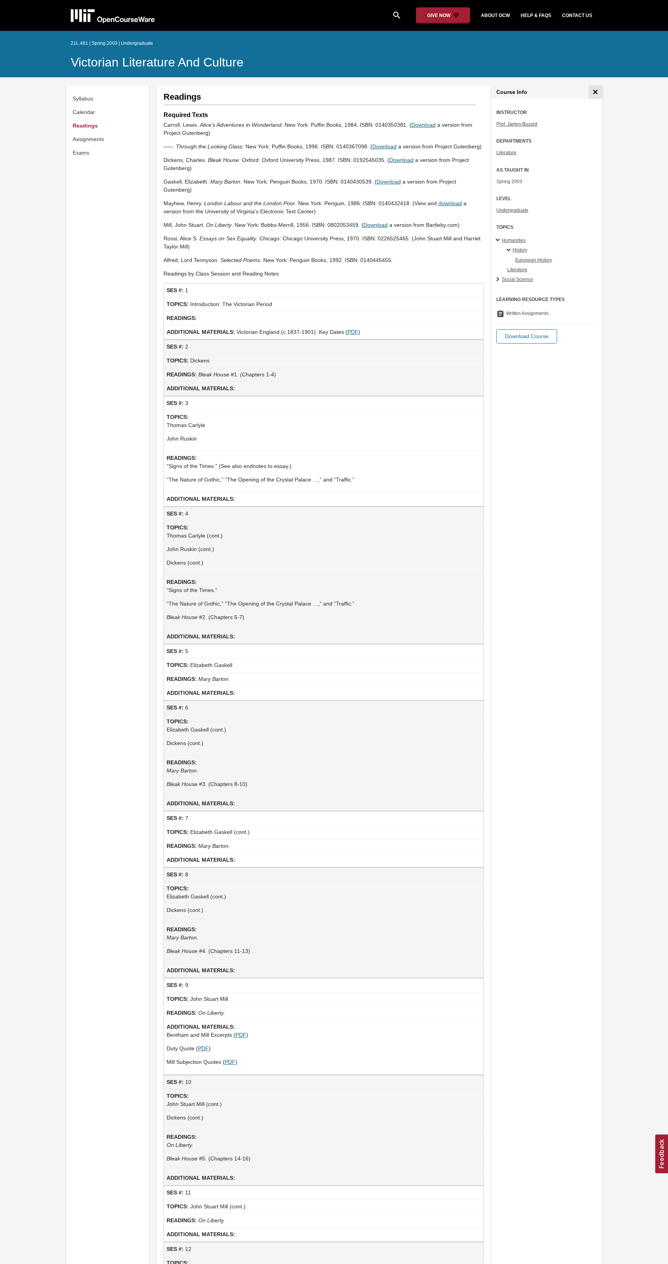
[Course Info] (595, 92)
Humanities (514, 240)
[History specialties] (509, 250)
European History (533, 260)
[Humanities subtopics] (499, 240)
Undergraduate (512, 210)
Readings (85, 125)
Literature (506, 152)
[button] (526, 336)
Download (423, 125)
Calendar (84, 112)
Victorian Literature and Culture (157, 62)
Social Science (517, 279)
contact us (577, 15)
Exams (81, 153)
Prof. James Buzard (516, 124)
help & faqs (536, 15)
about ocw (495, 15)
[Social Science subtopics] (499, 280)
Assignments (88, 139)
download (450, 203)
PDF (353, 332)
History (520, 250)
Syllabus (83, 98)
